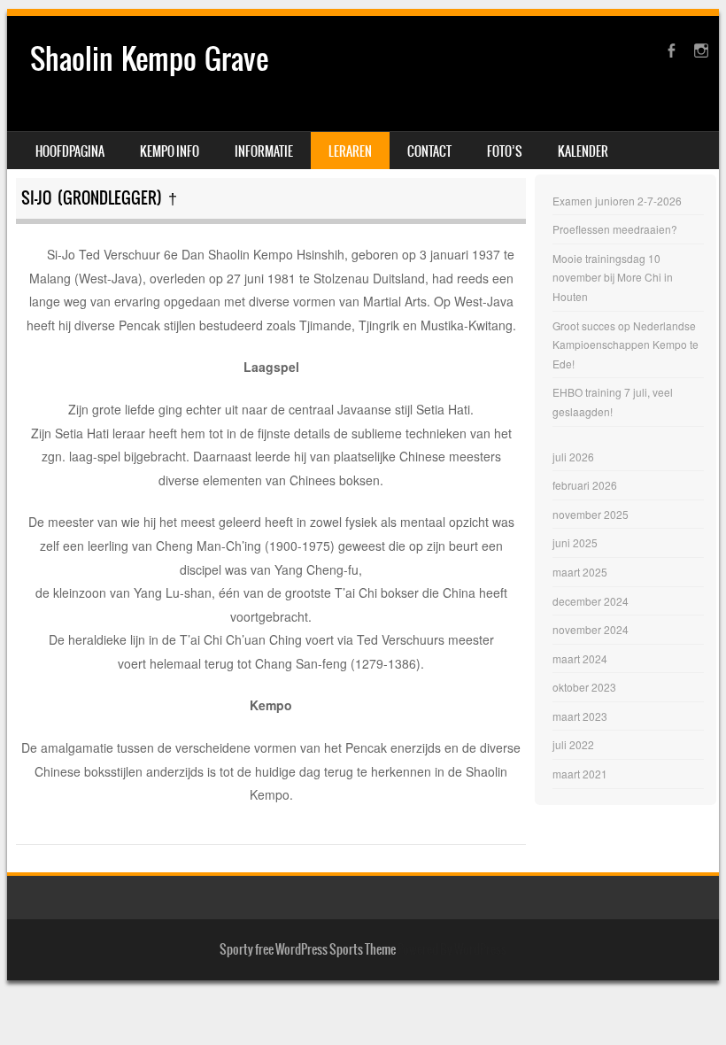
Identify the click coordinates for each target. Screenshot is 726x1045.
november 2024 (590, 629)
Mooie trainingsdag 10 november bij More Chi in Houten (612, 277)
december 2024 (590, 600)
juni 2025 (575, 542)
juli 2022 (573, 744)
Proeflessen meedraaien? (614, 228)
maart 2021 (579, 773)
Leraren (350, 151)
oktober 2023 (584, 686)
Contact (429, 151)
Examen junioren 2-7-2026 (617, 200)
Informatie (264, 151)
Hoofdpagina (69, 151)
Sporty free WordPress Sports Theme (308, 949)
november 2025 (590, 514)
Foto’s (504, 151)
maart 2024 (579, 658)
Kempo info (169, 151)
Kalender (583, 151)
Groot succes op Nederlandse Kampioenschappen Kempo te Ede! (625, 344)
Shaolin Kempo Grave (149, 59)
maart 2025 (579, 571)
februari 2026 (584, 484)
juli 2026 (573, 456)
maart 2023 (579, 716)
